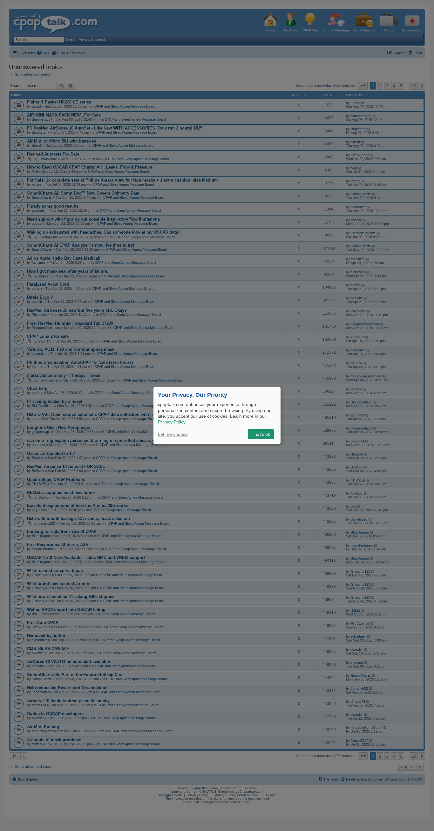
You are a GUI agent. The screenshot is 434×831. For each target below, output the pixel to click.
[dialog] (217, 415)
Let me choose (173, 434)
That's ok (261, 434)
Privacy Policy (172, 421)
